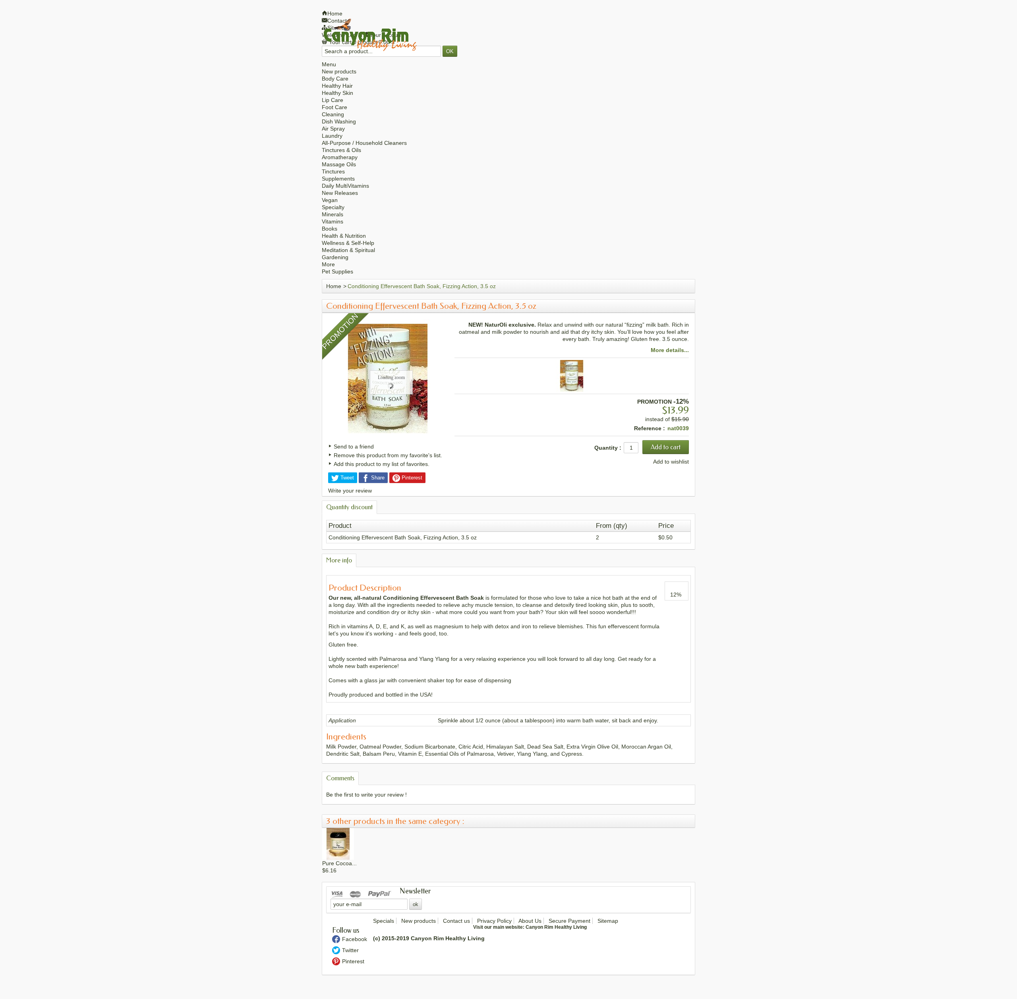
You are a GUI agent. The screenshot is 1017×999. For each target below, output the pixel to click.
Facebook (354, 939)
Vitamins (332, 221)
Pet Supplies (337, 271)
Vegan (330, 200)
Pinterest (411, 478)
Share (377, 478)
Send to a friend (354, 446)
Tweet (346, 478)
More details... (670, 350)
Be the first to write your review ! (366, 794)
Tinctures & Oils (341, 150)
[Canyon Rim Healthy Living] (370, 35)
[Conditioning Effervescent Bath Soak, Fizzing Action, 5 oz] (572, 376)
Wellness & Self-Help (348, 243)
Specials (383, 921)
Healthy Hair (337, 86)
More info (339, 560)
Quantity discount (349, 507)
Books (329, 228)
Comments (340, 778)
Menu (329, 64)
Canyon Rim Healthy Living (556, 927)
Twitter (350, 950)
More (328, 264)
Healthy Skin (337, 93)
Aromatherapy (340, 157)
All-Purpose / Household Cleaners (364, 143)
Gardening (335, 257)
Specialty (333, 207)
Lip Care (332, 100)
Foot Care (334, 107)
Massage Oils (339, 164)
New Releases (340, 193)
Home (333, 286)
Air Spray (333, 128)
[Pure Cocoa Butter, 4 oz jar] (338, 843)
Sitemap (607, 921)
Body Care (335, 78)
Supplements (338, 178)
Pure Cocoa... (339, 863)
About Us (529, 921)
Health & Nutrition (344, 236)
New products (339, 71)
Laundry (332, 136)
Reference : (649, 428)
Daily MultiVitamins (345, 186)
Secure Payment (569, 921)
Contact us (456, 921)
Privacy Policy (494, 921)
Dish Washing (339, 121)
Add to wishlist (671, 461)
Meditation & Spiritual (348, 250)
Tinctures (333, 171)
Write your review (350, 490)
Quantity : (607, 448)
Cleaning (333, 114)
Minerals (332, 214)
